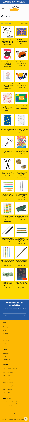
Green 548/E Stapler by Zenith (21, 217)
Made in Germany (8, 372)
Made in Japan (7, 379)
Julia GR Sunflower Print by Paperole (21, 40)
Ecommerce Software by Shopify (19, 419)
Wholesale (6, 340)
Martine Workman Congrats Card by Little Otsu (21, 284)
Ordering (5, 327)
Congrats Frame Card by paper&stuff (7, 218)
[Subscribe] (24, 315)
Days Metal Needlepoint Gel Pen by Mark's (21, 240)
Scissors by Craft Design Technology (8, 172)
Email (4, 356)
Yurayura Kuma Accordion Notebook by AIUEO (7, 129)
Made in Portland (8, 382)
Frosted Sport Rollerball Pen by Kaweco (7, 196)
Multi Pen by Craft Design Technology (8, 239)
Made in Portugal (8, 386)
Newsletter (6, 359)
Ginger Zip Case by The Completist (21, 62)
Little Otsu (8, 419)
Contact (5, 333)
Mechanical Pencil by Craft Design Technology (21, 196)
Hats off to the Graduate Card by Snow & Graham (7, 41)
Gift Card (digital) (21, 106)
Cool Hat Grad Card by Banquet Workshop (7, 63)
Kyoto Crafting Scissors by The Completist (7, 151)
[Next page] (18, 295)
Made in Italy (6, 375)
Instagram (6, 353)
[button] (3, 8)
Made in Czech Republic (10, 368)
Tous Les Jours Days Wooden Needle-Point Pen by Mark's (7, 262)
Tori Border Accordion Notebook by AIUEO (21, 129)
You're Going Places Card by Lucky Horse (21, 150)
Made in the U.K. (7, 389)
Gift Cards (6, 337)
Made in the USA (7, 392)
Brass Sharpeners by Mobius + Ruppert (21, 173)
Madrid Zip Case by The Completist (21, 84)
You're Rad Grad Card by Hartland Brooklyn (7, 85)
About (5, 330)
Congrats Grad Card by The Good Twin (7, 107)
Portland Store (7, 344)
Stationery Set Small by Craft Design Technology (8, 284)
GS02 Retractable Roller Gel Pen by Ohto (21, 262)
